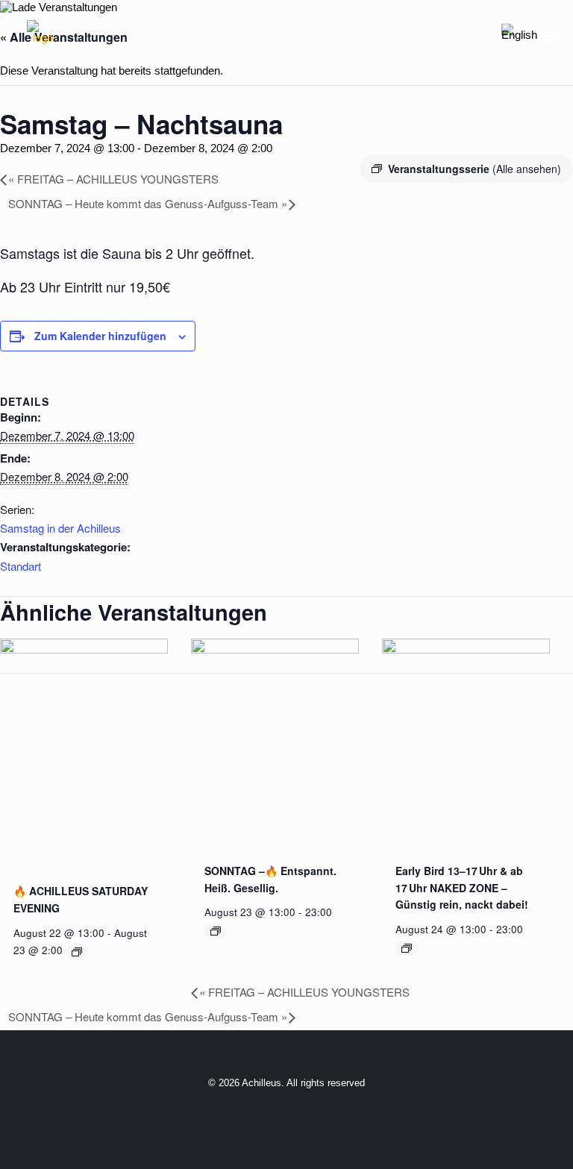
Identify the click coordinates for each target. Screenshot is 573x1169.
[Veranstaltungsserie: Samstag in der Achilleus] (77, 951)
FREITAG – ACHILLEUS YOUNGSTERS (113, 179)
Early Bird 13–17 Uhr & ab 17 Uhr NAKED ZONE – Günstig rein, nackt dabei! (461, 887)
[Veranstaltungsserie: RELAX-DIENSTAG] (406, 948)
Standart (20, 566)
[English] (519, 35)
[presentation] (84, 649)
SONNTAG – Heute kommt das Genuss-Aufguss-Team (147, 203)
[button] (550, 36)
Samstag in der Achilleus (60, 528)
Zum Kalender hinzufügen (100, 335)
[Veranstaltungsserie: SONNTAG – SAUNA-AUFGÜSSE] (215, 931)
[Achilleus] (42, 35)
